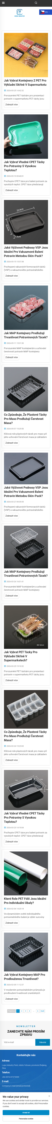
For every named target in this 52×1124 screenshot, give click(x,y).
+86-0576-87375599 (10, 1077)
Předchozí (11, 1011)
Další (42, 1011)
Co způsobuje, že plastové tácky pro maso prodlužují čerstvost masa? (25, 419)
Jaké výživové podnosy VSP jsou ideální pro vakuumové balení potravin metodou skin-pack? (26, 252)
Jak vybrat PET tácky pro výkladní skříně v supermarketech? (20, 656)
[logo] (19, 12)
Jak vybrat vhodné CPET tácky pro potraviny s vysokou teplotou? (24, 166)
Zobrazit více (11, 104)
